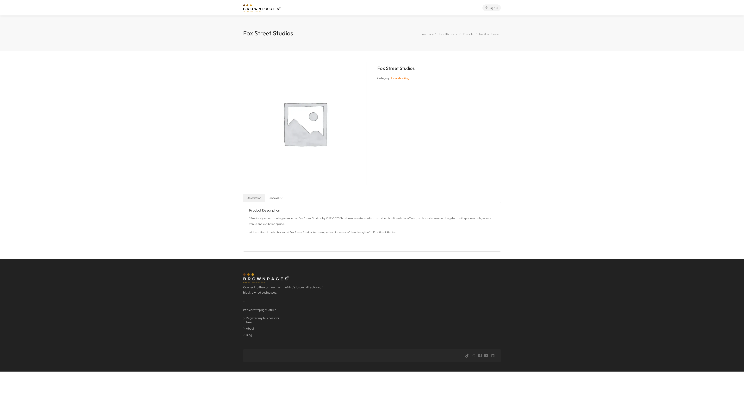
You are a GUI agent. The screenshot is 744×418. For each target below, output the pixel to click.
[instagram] (473, 355)
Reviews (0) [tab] (276, 198)
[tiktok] (467, 355)
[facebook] (479, 355)
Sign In (493, 8)
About (250, 328)
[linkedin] (492, 355)
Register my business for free (263, 320)
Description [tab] (254, 198)
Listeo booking (400, 78)
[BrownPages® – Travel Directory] (264, 8)
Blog (249, 335)
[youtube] (486, 355)
